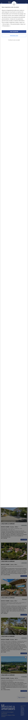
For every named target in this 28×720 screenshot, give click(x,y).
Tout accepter (14, 31)
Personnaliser (14, 35)
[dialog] (14, 255)
